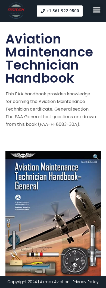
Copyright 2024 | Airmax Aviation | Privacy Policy (53, 281)
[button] (97, 10)
